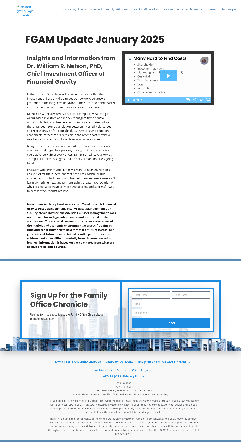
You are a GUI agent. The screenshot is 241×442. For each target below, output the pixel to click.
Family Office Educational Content (156, 9)
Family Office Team (118, 9)
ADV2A (108, 376)
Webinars (192, 9)
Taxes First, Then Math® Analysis (82, 9)
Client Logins (227, 9)
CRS (118, 376)
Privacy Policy (133, 376)
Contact (211, 9)
